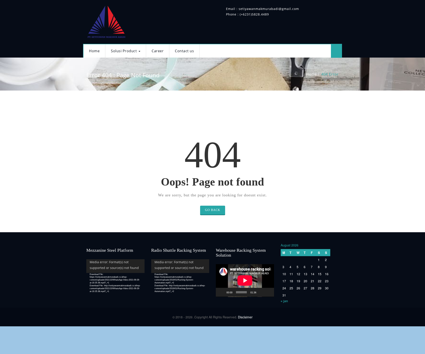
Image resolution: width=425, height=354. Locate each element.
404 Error (330, 74)
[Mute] (261, 292)
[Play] (221, 292)
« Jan (284, 301)
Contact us (184, 50)
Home (94, 50)
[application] (115, 275)
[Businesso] (106, 20)
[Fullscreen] (268, 292)
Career (158, 50)
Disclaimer (245, 317)
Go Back (212, 210)
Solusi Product (124, 50)
